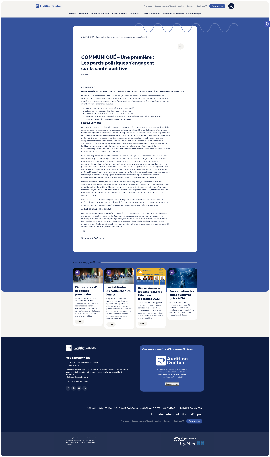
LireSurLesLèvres (151, 14)
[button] (267, 24)
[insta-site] (73, 388)
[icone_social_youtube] (79, 388)
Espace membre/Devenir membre (169, 6)
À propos (148, 6)
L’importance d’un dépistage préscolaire (87, 291)
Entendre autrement (173, 14)
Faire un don (217, 6)
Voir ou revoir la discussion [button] (93, 238)
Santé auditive (119, 14)
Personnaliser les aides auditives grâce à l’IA (181, 295)
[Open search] (231, 6)
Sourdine (83, 14)
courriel (119, 369)
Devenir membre (172, 384)
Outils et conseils (100, 14)
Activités (134, 14)
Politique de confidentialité (77, 381)
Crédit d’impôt (194, 14)
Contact (190, 6)
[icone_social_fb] (68, 388)
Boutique (201, 6)
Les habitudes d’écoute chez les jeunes (118, 291)
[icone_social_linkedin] (84, 388)
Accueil (72, 14)
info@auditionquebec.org (77, 377)
